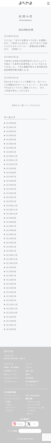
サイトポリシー (31, 385)
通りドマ (30, 414)
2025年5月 (11, 185)
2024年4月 (11, 238)
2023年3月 (11, 292)
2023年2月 (11, 296)
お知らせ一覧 (18, 105)
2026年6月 (11, 131)
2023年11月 (12, 259)
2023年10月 (12, 263)
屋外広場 (29, 398)
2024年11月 (12, 209)
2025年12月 (12, 156)
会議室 (8, 401)
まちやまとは (9, 364)
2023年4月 (11, 288)
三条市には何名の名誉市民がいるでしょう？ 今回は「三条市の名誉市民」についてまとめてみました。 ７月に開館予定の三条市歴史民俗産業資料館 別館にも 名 (25, 65)
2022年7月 (11, 325)
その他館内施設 (10, 392)
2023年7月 (11, 275)
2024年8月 (11, 222)
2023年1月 (11, 300)
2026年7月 (11, 127)
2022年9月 (11, 317)
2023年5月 (11, 283)
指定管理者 (30, 378)
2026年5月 (11, 135)
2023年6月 (11, 279)
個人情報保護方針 (32, 381)
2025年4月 (11, 189)
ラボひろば (31, 411)
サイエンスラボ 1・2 (13, 399)
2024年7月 (11, 226)
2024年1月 (11, 250)
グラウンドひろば (33, 402)
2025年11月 (12, 160)
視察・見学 (30, 371)
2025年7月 (11, 176)
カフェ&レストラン (11, 378)
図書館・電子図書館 (11, 367)
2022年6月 (11, 329)
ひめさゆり (10, 410)
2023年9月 (11, 267)
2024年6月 (11, 230)
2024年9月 (11, 218)
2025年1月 (11, 201)
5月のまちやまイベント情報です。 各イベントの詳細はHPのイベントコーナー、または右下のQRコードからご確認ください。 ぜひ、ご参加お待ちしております (26, 86)
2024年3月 (11, 242)
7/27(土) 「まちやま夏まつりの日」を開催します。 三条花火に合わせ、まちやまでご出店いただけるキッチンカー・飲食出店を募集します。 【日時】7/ (25, 45)
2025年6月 (11, 180)
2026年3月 (11, 143)
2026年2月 (11, 147)
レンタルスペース (10, 381)
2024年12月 (12, 205)
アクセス (29, 367)
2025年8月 (11, 172)
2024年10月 (12, 213)
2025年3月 (11, 193)
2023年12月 (12, 255)
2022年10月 (12, 312)
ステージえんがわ (32, 395)
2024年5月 (11, 234)
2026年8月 (11, 123)
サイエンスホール (12, 396)
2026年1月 (11, 152)
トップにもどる (33, 105)
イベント (29, 364)
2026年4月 (11, 139)
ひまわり (9, 405)
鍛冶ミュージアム (10, 374)
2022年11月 (12, 308)
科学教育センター (10, 371)
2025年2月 (11, 197)
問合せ (28, 374)
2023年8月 (11, 271)
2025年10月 (12, 164)
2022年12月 (12, 304)
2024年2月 (11, 246)
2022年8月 (11, 321)
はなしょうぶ (10, 407)
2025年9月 (11, 168)
